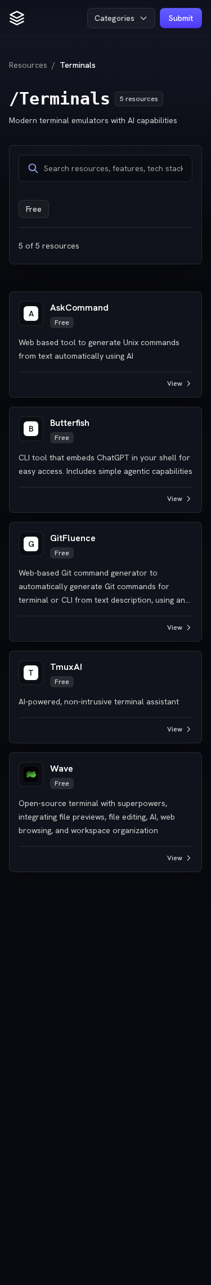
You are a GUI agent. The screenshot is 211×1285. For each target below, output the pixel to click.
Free (34, 209)
